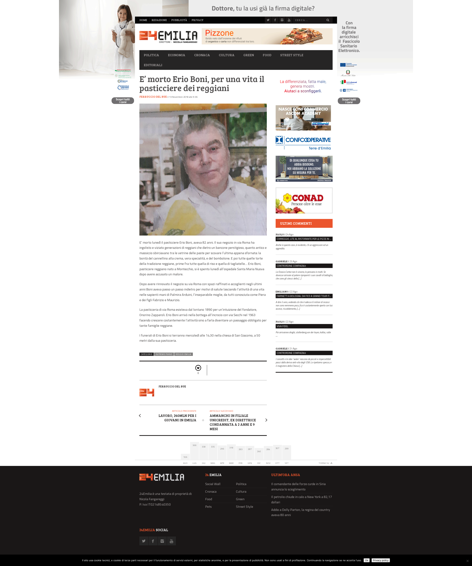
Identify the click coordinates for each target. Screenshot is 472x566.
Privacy (198, 20)
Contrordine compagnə (291, 266)
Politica (151, 55)
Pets (208, 506)
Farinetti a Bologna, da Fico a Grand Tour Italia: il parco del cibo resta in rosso (305, 296)
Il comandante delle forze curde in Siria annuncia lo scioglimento (298, 486)
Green (248, 55)
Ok (366, 560)
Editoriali (153, 65)
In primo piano (164, 354)
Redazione (159, 20)
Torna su (324, 463)
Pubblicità (179, 20)
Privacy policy (380, 560)
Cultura (227, 55)
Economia (176, 55)
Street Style (291, 55)
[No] (467, 561)
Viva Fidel (282, 326)
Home (143, 20)
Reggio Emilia (183, 354)
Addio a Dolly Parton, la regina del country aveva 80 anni (300, 512)
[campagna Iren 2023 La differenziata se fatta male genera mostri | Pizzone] (267, 43)
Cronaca (202, 55)
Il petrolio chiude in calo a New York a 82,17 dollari (301, 499)
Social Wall (213, 483)
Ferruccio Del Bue (153, 96)
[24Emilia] (168, 37)
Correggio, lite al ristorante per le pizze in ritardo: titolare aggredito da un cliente (305, 239)
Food (267, 55)
